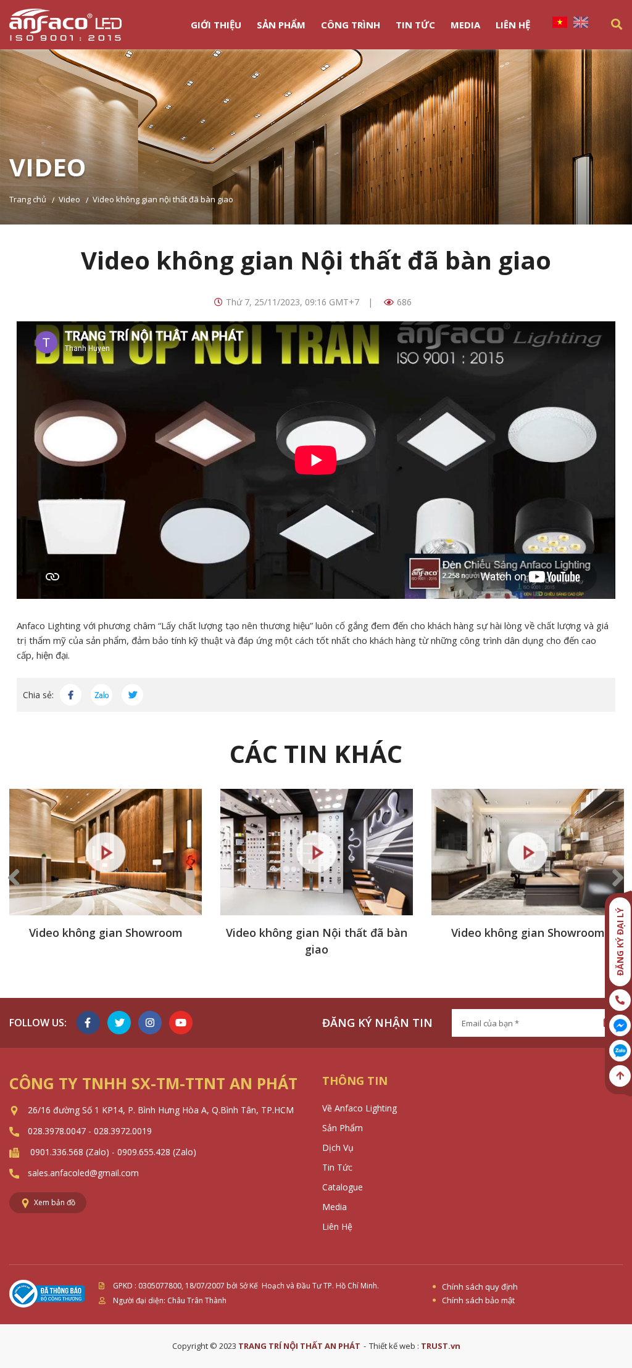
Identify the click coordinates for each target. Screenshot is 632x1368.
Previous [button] (14, 878)
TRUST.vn (440, 1345)
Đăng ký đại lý (620, 942)
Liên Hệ (513, 25)
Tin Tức (415, 25)
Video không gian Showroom (106, 932)
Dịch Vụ (338, 1147)
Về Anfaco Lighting (359, 1108)
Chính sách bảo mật (478, 1300)
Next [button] (618, 878)
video (69, 199)
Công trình (350, 25)
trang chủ (27, 199)
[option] (105, 878)
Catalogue (342, 1187)
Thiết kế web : (395, 1345)
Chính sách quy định (480, 1286)
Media (465, 25)
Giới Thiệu (216, 25)
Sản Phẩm (281, 25)
